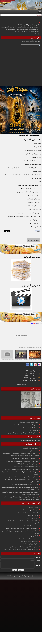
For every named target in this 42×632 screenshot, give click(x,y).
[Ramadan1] (21, 253)
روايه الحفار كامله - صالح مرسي (32, 195)
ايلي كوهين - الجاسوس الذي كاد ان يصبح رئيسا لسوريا (23, 546)
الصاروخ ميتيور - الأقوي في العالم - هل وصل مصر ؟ (24, 458)
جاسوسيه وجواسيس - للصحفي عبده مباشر (29, 213)
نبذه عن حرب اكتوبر (32, 507)
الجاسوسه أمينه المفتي (35, 209)
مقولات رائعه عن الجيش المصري (29, 525)
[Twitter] (31, 365)
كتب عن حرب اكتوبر (32, 518)
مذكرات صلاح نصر (36, 178)
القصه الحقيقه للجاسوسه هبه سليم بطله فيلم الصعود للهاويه (22, 528)
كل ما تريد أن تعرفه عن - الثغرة (29, 536)
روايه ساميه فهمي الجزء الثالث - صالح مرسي (29, 192)
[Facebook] (27, 365)
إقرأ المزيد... (35, 33)
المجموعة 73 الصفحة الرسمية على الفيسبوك (26, 425)
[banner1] (21, 321)
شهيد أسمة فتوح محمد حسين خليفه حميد (27, 451)
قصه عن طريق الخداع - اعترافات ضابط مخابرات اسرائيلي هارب (24, 167)
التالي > (30, 240)
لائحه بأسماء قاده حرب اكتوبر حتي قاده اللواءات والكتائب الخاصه (21, 549)
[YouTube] (35, 365)
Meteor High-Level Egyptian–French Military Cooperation (22, 461)
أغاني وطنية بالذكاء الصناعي (30, 448)
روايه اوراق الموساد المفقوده (33, 153)
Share (38, 231)
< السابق (36, 240)
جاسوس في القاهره (35, 220)
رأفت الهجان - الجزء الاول (34, 199)
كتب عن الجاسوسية (30, 139)
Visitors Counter (21, 384)
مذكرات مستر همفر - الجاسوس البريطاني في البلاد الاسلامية (24, 216)
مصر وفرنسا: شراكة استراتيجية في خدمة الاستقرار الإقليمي (22, 477)
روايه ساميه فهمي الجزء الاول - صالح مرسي (29, 185)
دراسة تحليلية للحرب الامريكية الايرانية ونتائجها (26, 466)
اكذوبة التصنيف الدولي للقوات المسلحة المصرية (25, 512)
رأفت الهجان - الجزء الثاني (34, 202)
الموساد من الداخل (36, 227)
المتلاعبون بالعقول (36, 146)
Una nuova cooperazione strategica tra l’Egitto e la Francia (21, 469)
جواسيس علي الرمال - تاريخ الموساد (31, 160)
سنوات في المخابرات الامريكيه (33, 164)
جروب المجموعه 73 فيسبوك (30, 427)
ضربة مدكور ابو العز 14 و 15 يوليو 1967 (27, 463)
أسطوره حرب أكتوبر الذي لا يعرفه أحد (28, 538)
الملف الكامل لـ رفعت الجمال (30, 544)
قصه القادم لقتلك (36, 157)
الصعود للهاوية (37, 143)
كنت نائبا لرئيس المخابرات (34, 223)
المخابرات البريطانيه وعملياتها (33, 150)
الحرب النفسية (37, 181)
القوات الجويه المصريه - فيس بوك (29, 422)
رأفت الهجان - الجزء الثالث (34, 206)
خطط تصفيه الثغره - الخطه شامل (29, 541)
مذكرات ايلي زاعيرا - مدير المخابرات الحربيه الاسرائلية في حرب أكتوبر (22, 174)
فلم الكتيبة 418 (34, 430)
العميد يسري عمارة (27, 41)
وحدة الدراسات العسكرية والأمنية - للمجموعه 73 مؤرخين (23, 433)
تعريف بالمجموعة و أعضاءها (30, 510)
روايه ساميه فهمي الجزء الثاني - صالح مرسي (29, 188)
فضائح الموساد (37, 171)
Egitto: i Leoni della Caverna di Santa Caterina (25, 484)
